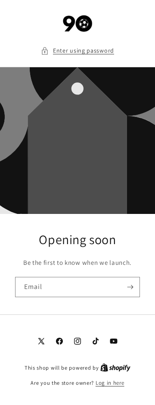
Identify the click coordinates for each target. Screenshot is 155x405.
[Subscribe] (130, 287)
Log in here (110, 382)
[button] (77, 50)
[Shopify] (115, 367)
